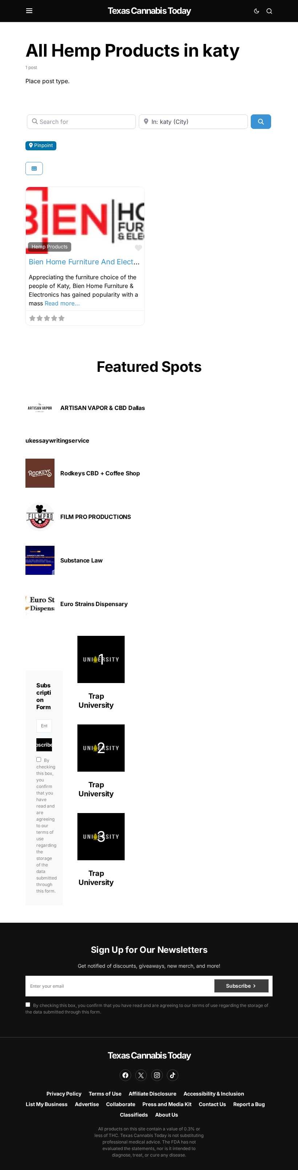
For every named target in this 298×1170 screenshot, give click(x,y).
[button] (29, 11)
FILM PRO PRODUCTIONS (95, 516)
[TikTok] (172, 1075)
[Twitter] (141, 1075)
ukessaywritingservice (57, 440)
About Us (166, 1115)
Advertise (87, 1104)
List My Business (47, 1104)
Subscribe (43, 745)
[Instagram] (157, 1075)
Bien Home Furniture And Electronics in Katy (104, 261)
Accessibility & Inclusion (214, 1093)
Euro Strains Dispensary (94, 604)
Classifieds (134, 1115)
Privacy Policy (64, 1093)
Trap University (96, 701)
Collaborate (120, 1104)
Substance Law (81, 560)
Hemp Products (50, 246)
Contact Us (212, 1104)
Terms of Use (105, 1093)
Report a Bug (249, 1104)
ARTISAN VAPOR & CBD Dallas (102, 407)
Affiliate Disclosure (152, 1093)
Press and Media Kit (167, 1104)
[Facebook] (125, 1075)
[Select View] (34, 168)
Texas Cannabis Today (149, 10)
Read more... (62, 303)
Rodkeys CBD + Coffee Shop (100, 473)
